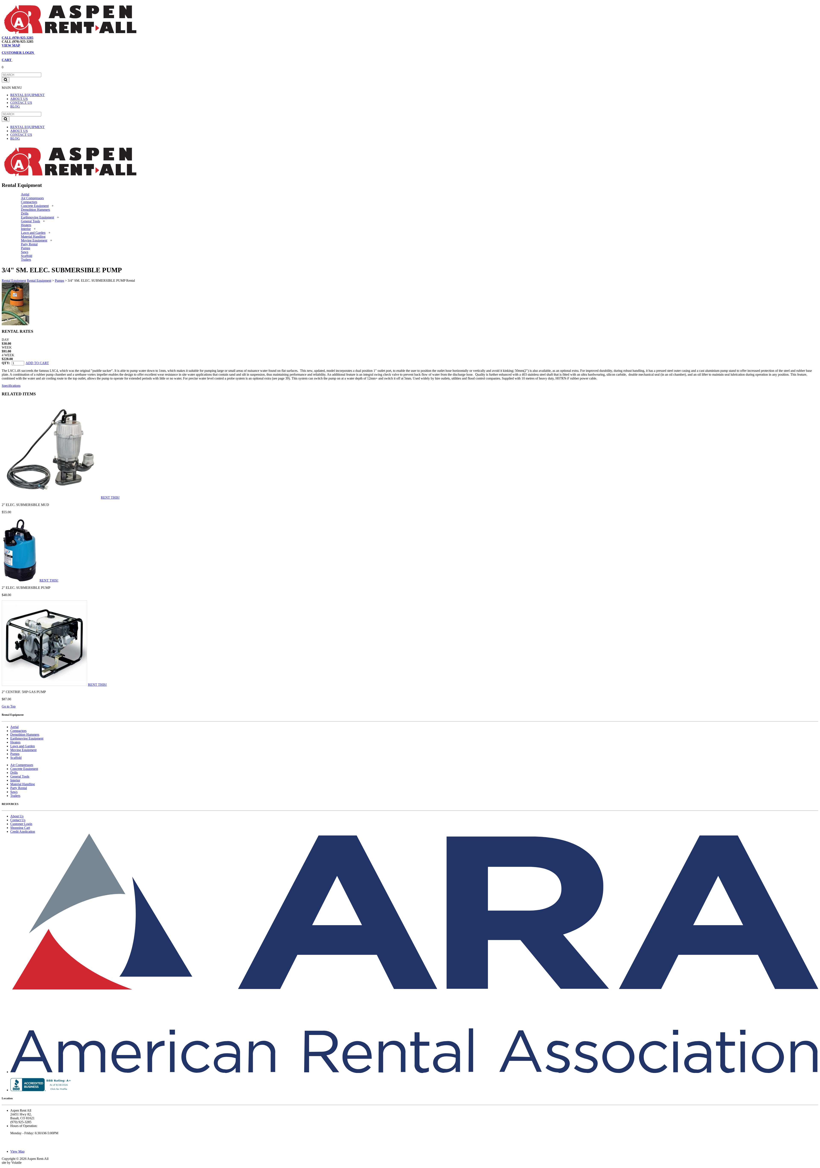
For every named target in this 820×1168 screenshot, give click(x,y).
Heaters (26, 225)
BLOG (15, 106)
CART (7, 60)
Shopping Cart (20, 827)
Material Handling (33, 236)
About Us (16, 816)
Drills (24, 213)
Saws (24, 252)
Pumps (25, 248)
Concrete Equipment (35, 206)
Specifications (11, 385)
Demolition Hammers (35, 209)
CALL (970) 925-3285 (17, 38)
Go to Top (9, 706)
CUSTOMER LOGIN (18, 52)
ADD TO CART (37, 363)
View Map (44, 38)
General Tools (30, 221)
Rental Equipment (14, 280)
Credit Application (22, 831)
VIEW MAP (11, 45)
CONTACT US (21, 102)
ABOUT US (19, 99)
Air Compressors (32, 198)
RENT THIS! (110, 497)
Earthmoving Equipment (37, 217)
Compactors (29, 202)
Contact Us (17, 820)
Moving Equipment (34, 240)
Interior (26, 229)
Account (71, 38)
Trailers (26, 259)
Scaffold (26, 256)
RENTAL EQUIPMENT (27, 95)
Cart (59, 38)
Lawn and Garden (33, 232)
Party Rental (29, 244)
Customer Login (21, 824)
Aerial (25, 194)
